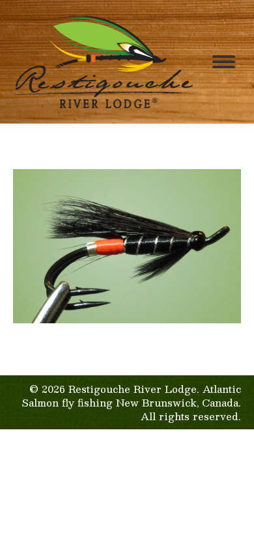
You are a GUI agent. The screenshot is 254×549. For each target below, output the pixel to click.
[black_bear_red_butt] (127, 246)
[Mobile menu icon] (223, 61)
